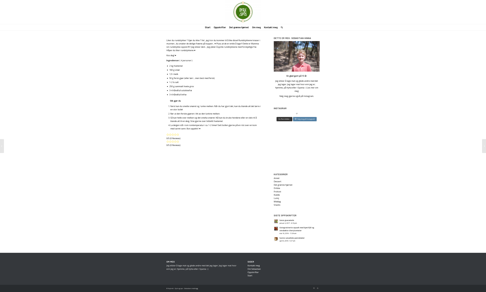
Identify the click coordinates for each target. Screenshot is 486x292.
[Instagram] (314, 288)
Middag (277, 201)
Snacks (277, 204)
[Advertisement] (297, 148)
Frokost (277, 191)
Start (250, 275)
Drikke (277, 188)
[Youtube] (318, 288)
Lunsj (276, 198)
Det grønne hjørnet (283, 184)
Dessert (277, 181)
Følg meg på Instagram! (306, 119)
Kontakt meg (254, 265)
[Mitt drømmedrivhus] (484, 146)
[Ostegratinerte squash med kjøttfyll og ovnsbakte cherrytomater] (2, 146)
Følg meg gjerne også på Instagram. (296, 96)
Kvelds (277, 194)
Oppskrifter (253, 272)
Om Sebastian (254, 269)
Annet (276, 178)
